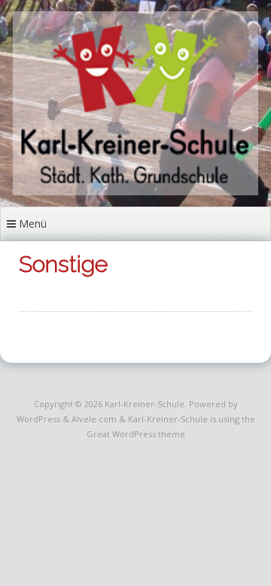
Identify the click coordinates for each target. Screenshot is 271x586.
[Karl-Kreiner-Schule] (136, 191)
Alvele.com (94, 418)
